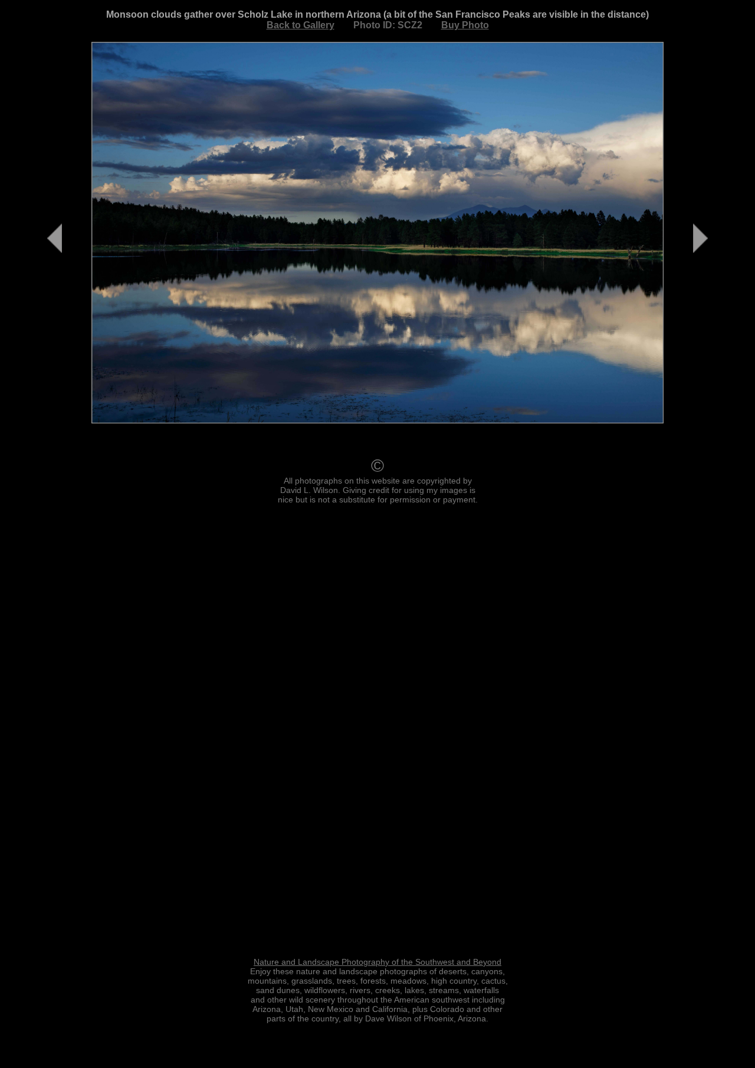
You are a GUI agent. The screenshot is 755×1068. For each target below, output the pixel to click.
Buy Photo (465, 25)
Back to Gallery (300, 25)
